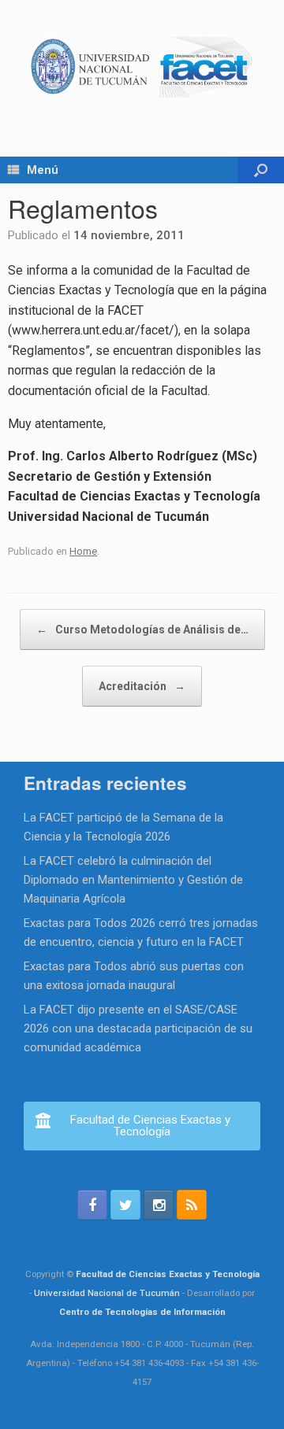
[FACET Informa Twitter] (125, 1205)
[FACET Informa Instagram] (159, 1205)
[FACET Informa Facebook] (92, 1205)
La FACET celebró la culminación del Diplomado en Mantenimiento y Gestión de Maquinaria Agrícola (133, 880)
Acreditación (142, 686)
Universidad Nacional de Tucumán (107, 1292)
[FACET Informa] (142, 66)
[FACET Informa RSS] (192, 1205)
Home (83, 551)
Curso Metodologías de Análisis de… (142, 629)
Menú (42, 170)
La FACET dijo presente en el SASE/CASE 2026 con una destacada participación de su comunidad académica (138, 1028)
